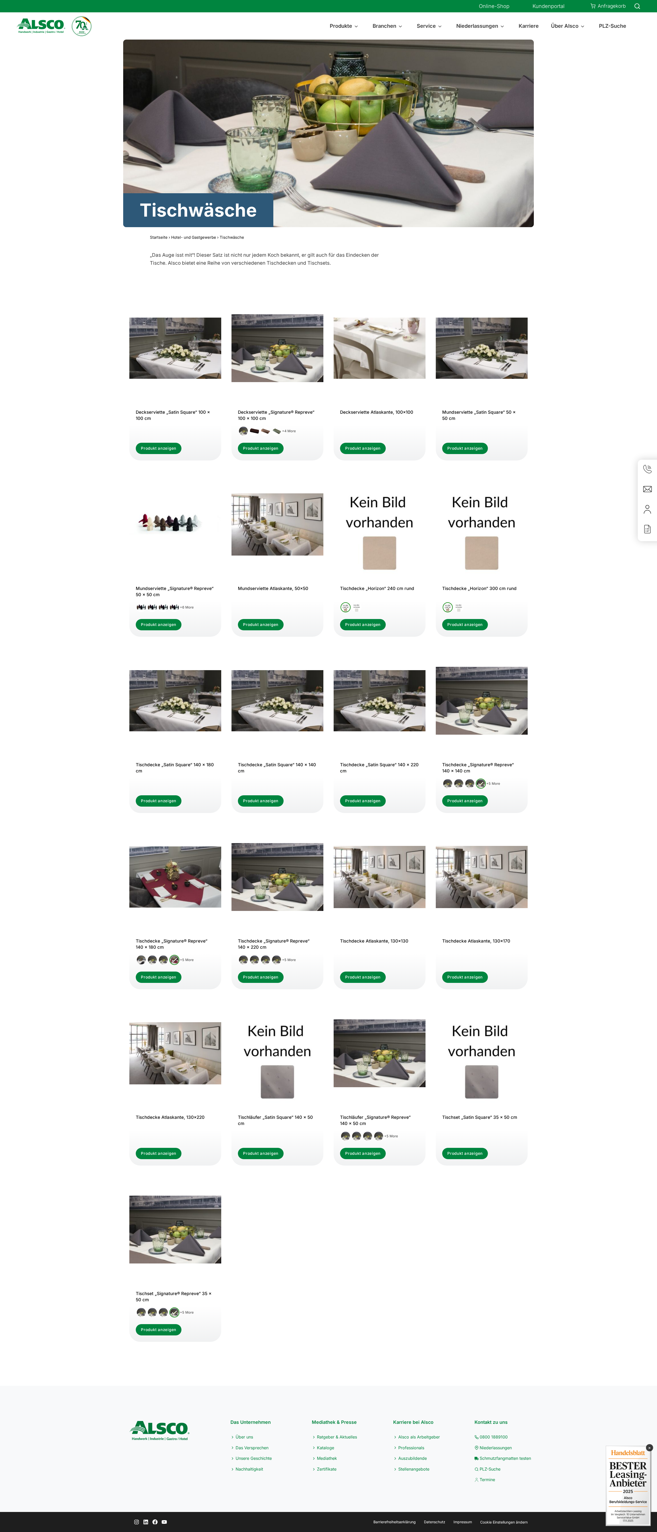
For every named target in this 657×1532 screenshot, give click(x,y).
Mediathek (327, 1458)
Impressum (462, 1522)
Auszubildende (412, 1458)
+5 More (493, 783)
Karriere (529, 26)
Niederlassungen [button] (477, 26)
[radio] (243, 431)
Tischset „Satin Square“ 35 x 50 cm (479, 1117)
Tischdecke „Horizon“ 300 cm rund (479, 588)
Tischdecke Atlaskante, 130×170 (476, 941)
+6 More (187, 607)
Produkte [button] (341, 26)
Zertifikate (326, 1469)
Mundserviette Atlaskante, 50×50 (273, 588)
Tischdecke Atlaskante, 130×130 (374, 941)
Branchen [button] (384, 26)
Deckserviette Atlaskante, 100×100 (376, 412)
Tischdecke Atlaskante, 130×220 (170, 1117)
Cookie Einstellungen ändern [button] (504, 1522)
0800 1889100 (494, 1436)
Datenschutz (434, 1522)
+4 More (289, 431)
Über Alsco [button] (564, 26)
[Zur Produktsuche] (634, 6)
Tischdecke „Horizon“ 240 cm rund (377, 588)
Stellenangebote (413, 1469)
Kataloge (325, 1447)
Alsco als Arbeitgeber (419, 1436)
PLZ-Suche (612, 26)
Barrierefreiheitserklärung (394, 1522)
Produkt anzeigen (158, 448)
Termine (487, 1479)
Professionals (411, 1447)
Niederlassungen (496, 1447)
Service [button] (426, 26)
